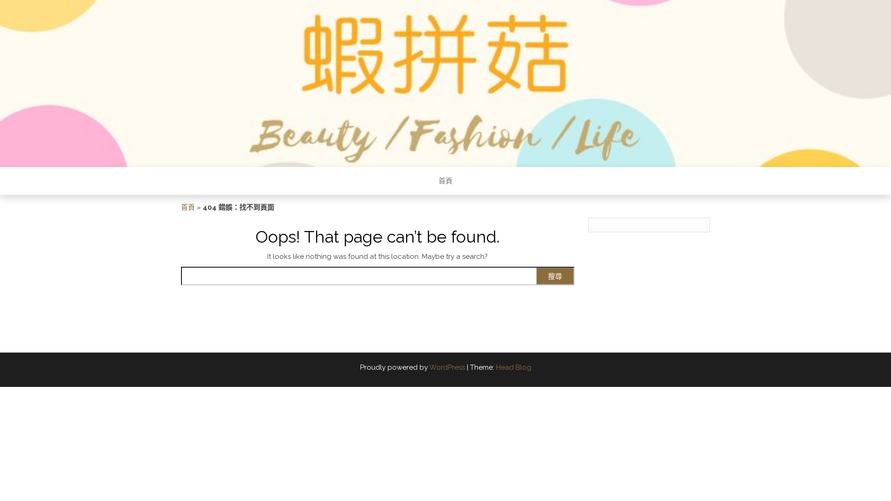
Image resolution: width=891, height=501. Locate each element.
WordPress (447, 367)
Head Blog (513, 367)
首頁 (445, 181)
